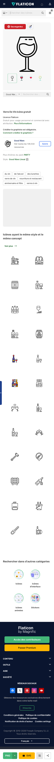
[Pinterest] (27, 690)
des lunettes (33, 174)
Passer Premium (27, 647)
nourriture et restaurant (31, 178)
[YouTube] (41, 690)
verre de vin (10, 178)
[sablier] (39, 530)
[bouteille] (15, 506)
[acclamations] (15, 408)
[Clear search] (36, 13)
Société (7, 677)
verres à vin (32, 183)
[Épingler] (39, 457)
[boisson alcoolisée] (15, 383)
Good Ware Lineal (17, 159)
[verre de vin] (39, 309)
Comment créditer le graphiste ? (18, 133)
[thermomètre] (15, 457)
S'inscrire (27, 708)
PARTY (27, 155)
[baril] (15, 285)
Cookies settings (43, 721)
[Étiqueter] (39, 481)
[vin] (39, 285)
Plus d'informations (23, 123)
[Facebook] (12, 690)
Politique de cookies (27, 718)
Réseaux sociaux (27, 683)
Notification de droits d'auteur (19, 721)
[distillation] (39, 260)
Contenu (8, 659)
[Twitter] (19, 690)
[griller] (39, 432)
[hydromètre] (15, 530)
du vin (7, 174)
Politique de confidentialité (38, 715)
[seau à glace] (39, 506)
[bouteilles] (15, 309)
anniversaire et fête (14, 183)
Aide (5, 671)
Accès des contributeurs (27, 639)
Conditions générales (14, 715)
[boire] (15, 260)
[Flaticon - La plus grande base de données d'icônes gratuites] (23, 4)
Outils (6, 665)
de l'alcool (18, 174)
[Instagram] (34, 690)
